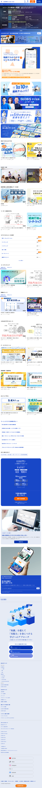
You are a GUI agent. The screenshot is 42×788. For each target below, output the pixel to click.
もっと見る (21, 260)
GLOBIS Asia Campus (4, 733)
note (13, 776)
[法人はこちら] (39, 1)
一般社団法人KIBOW (4, 748)
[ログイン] (27, 1)
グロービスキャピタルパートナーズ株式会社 (7, 728)
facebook (14, 772)
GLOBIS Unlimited (3, 686)
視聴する (39, 33)
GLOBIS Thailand (3, 741)
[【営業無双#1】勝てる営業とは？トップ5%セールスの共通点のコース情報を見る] (21, 39)
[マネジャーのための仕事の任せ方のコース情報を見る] (33, 39)
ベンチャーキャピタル (4, 715)
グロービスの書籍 (3, 706)
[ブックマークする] (25, 157)
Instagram (14, 765)
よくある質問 (21, 781)
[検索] (25, 1)
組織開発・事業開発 (4, 701)
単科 (15, 652)
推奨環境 (16, 781)
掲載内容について (33, 781)
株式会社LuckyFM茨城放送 (5, 752)
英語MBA (2, 674)
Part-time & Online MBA (5, 681)
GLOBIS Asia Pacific (4, 731)
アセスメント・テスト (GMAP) (5, 697)
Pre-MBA (3, 677)
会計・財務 (25, 4)
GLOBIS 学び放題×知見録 (4, 684)
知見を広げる (9, 267)
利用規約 (5, 781)
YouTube (14, 758)
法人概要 (2, 781)
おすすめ (1, 4)
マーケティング (36, 4)
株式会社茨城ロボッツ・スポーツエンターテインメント (9, 750)
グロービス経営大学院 (4, 726)
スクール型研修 (3, 693)
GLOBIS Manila (3, 739)
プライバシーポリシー (11, 781)
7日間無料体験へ (32, 1)
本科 (15, 647)
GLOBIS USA (3, 743)
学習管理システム (3, 699)
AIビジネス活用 (6, 4)
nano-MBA (3, 675)
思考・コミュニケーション (19, 4)
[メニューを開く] (1, 1)
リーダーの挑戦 (11, 4)
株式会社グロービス (4, 724)
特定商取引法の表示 (27, 781)
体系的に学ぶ (3, 267)
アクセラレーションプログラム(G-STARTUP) (7, 717)
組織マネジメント (30, 4)
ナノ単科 (14, 656)
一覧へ (40, 167)
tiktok (13, 761)
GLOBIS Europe (3, 737)
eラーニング (3, 695)
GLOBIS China (3, 735)
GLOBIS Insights (3, 710)
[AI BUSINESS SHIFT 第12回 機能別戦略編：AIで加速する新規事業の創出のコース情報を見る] (8, 39)
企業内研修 (2, 691)
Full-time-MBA (4, 679)
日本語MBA (2, 667)
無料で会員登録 (21, 498)
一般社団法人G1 (3, 746)
